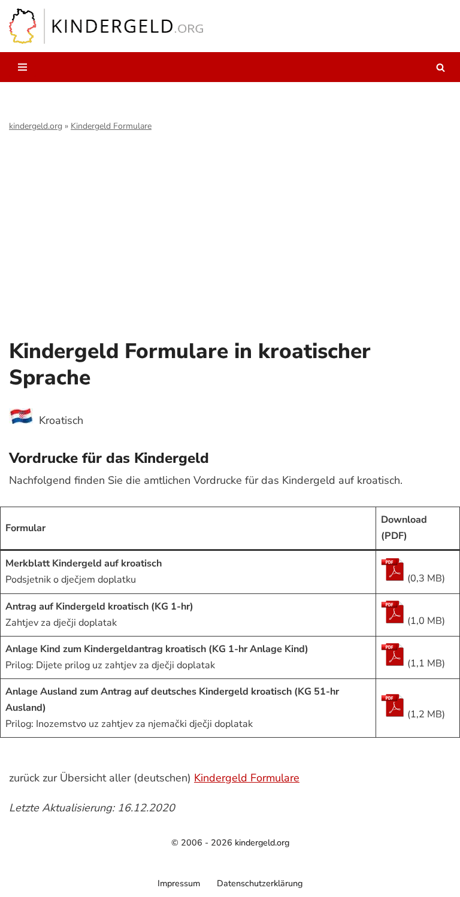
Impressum (179, 883)
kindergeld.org (35, 126)
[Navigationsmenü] (22, 67)
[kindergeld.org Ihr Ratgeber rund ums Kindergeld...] (106, 26)
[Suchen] (440, 67)
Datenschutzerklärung (259, 883)
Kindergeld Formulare (111, 126)
